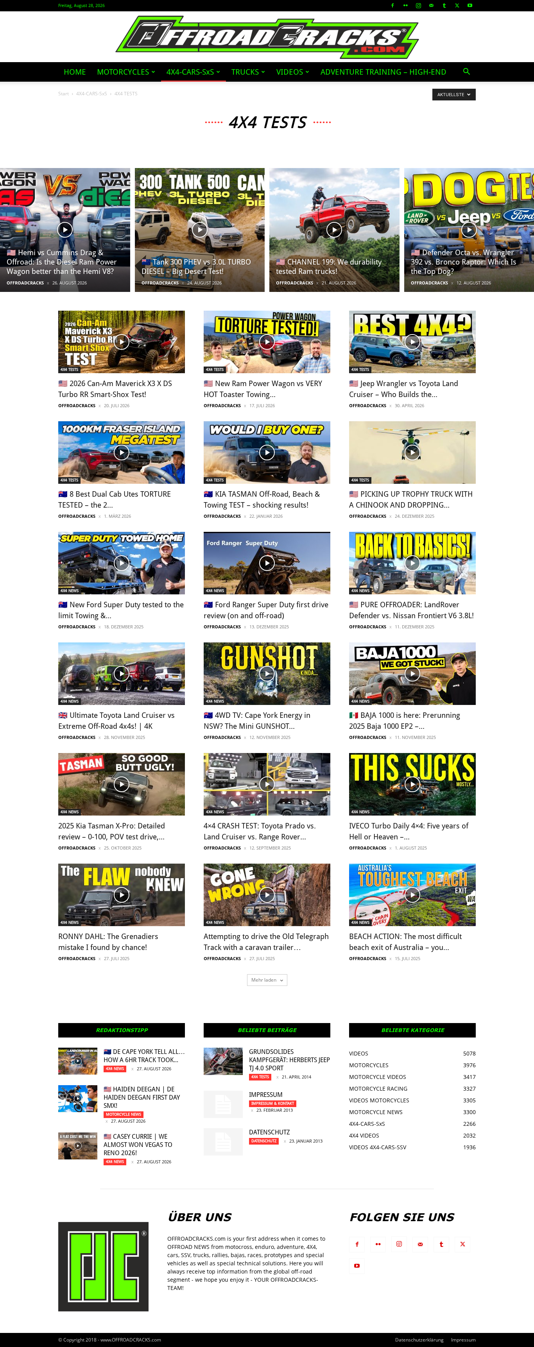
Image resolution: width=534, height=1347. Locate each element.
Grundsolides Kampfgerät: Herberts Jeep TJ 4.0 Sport (289, 1060)
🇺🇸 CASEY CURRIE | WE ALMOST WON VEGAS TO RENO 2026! (138, 1145)
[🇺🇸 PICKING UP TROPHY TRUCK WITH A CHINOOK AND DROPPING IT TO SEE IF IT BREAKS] (412, 452)
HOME (75, 72)
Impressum (266, 1094)
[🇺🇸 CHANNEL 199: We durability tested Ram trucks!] (334, 230)
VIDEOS (289, 72)
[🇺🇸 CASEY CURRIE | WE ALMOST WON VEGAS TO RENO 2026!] (77, 1145)
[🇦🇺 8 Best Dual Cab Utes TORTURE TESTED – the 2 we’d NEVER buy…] (121, 452)
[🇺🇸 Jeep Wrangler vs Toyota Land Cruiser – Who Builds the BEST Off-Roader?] (412, 342)
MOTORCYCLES (123, 72)
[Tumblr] (444, 5)
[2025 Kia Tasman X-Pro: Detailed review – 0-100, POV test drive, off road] (121, 784)
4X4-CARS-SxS (190, 72)
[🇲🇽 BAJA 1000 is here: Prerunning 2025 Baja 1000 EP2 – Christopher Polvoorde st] (412, 673)
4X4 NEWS (70, 591)
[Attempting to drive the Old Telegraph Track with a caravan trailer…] (267, 895)
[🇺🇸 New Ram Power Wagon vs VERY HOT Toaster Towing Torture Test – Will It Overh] (267, 342)
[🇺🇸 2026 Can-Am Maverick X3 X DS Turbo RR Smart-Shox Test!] (121, 342)
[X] (457, 5)
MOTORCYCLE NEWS (123, 1114)
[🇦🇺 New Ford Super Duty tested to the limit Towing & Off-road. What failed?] (121, 563)
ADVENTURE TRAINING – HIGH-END (383, 72)
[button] (466, 72)
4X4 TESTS (69, 369)
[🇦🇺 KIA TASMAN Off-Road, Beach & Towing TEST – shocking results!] (267, 452)
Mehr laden (264, 980)
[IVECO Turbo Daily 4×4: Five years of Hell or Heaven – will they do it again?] (412, 784)
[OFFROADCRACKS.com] (267, 37)
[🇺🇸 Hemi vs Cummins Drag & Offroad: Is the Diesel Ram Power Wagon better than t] (65, 230)
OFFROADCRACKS (25, 283)
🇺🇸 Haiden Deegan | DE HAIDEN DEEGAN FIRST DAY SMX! (142, 1097)
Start (63, 93)
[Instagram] (418, 5)
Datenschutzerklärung (419, 1339)
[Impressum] (223, 1104)
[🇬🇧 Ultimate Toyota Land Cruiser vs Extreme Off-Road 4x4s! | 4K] (121, 673)
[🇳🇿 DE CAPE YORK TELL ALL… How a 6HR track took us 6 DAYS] (77, 1061)
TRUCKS (245, 72)
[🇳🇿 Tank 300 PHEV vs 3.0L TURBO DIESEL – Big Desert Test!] (200, 230)
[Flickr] (405, 5)
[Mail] (431, 5)
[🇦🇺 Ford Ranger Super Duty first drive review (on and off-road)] (267, 563)
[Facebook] (392, 5)
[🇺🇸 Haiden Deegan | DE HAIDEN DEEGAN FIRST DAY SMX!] (77, 1098)
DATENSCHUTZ (269, 1132)
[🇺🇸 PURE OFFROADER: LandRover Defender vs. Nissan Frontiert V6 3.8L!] (412, 563)
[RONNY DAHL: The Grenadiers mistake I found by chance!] (121, 895)
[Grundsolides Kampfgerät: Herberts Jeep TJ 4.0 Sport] (223, 1061)
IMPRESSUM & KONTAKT (272, 1103)
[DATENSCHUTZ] (223, 1142)
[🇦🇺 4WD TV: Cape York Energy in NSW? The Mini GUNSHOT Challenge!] (267, 673)
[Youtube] (470, 5)
